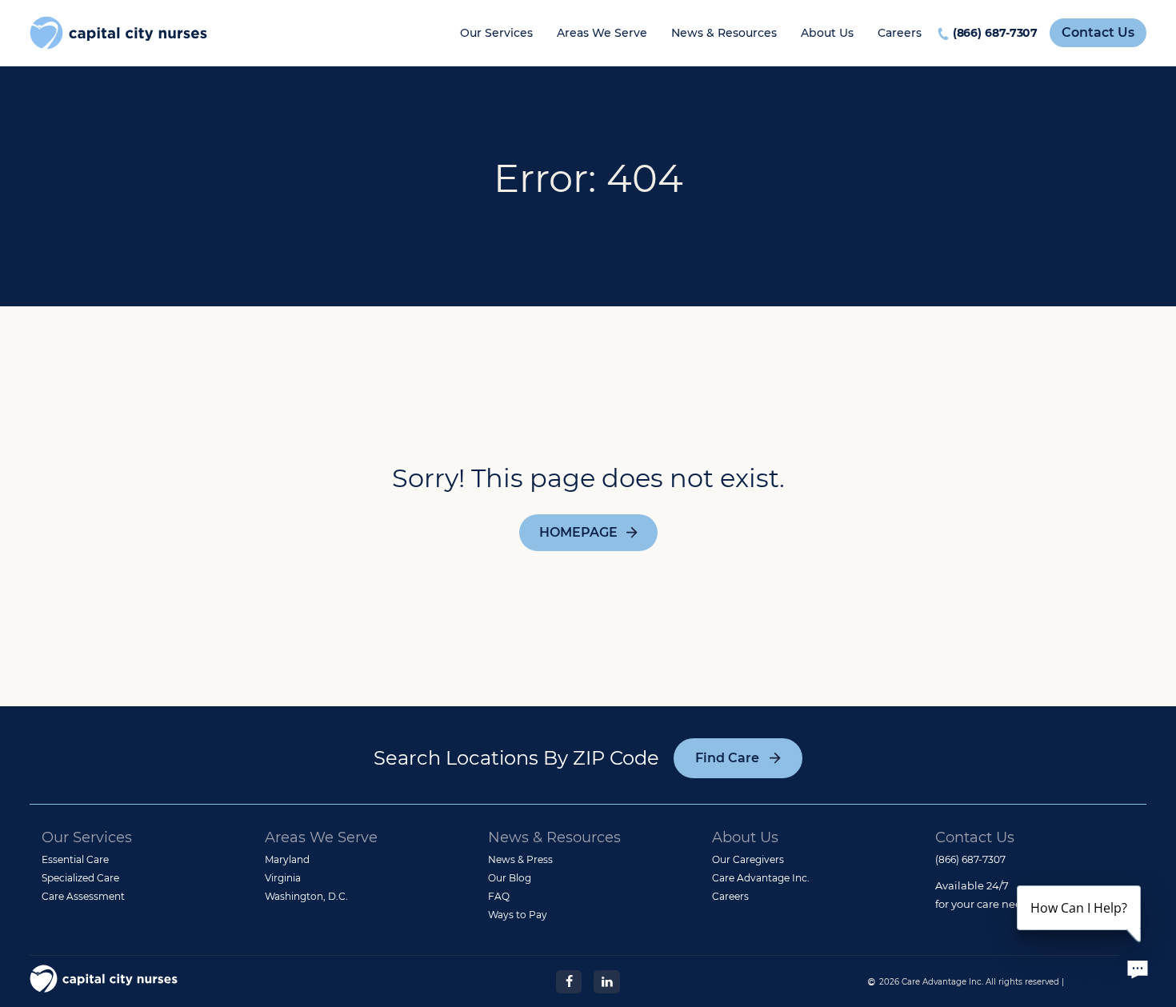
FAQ (499, 896)
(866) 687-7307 (995, 33)
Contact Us (1098, 32)
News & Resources (724, 33)
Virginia (283, 878)
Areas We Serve (602, 33)
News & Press (520, 859)
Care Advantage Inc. (761, 878)
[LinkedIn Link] (606, 980)
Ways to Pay (517, 915)
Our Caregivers (748, 859)
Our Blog (509, 878)
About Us (827, 33)
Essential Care (75, 859)
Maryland (287, 859)
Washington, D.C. (306, 896)
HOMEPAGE (578, 532)
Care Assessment (83, 896)
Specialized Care (80, 878)
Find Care (727, 757)
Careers (900, 33)
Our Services (496, 33)
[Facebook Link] (569, 980)
